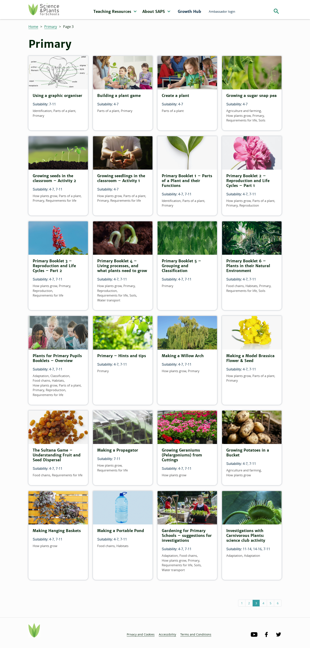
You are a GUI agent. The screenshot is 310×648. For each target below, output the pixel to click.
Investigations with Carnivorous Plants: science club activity (245, 535)
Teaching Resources (112, 11)
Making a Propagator (117, 450)
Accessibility (167, 634)
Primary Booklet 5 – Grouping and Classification (181, 266)
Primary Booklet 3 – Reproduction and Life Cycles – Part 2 (54, 266)
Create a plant (175, 95)
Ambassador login (222, 11)
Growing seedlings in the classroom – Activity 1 (121, 178)
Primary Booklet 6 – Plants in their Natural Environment (248, 266)
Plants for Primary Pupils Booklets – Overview (57, 358)
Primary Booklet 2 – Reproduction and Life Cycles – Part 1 (248, 180)
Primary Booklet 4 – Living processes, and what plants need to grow (122, 266)
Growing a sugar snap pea (251, 95)
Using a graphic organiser (57, 95)
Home (33, 26)
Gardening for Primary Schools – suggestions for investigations (187, 535)
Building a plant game (119, 95)
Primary (50, 26)
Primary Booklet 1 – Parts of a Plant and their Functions (187, 180)
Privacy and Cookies (141, 634)
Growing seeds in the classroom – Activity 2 (54, 178)
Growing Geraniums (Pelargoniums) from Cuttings (182, 455)
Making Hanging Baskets (57, 530)
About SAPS (154, 11)
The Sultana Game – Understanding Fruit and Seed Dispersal (57, 455)
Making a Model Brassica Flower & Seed (250, 358)
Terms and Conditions (195, 634)
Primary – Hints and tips (121, 355)
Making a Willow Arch (183, 355)
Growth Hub (189, 11)
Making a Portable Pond (120, 530)
